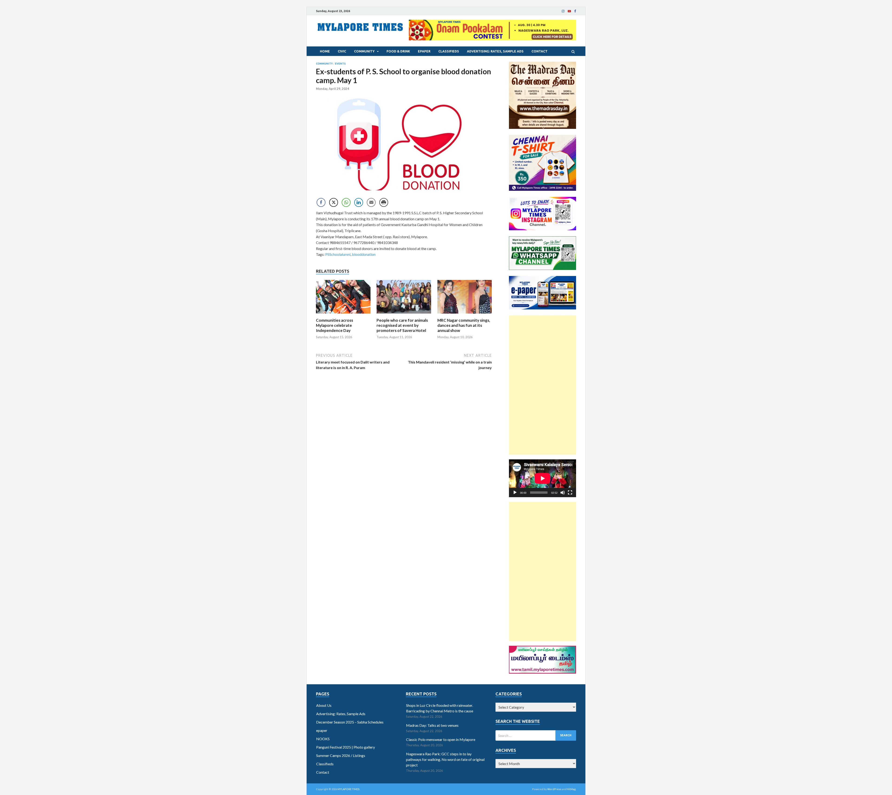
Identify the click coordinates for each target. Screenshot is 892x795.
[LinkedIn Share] (358, 202)
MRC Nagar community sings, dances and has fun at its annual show (463, 325)
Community (364, 51)
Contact (539, 51)
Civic (342, 51)
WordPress (554, 789)
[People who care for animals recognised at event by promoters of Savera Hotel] (404, 315)
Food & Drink (398, 51)
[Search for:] (535, 735)
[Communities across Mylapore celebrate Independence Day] (343, 315)
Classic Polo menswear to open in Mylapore (440, 739)
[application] (542, 478)
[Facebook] (575, 11)
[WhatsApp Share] (346, 202)
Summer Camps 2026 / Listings (340, 755)
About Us (323, 705)
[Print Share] (383, 202)
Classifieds (448, 51)
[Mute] (562, 492)
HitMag (571, 789)
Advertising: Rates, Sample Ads (495, 51)
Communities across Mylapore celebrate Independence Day (334, 325)
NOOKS (323, 739)
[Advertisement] (542, 385)
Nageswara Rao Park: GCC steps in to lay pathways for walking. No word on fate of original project (445, 759)
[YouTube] (569, 11)
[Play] (515, 492)
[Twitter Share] (333, 202)
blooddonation (364, 254)
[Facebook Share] (321, 202)
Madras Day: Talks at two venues (432, 725)
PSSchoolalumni (338, 254)
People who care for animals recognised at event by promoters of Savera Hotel (402, 325)
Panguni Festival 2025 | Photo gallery (345, 747)
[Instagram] (563, 11)
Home (325, 51)
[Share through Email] (371, 202)
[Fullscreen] (570, 492)
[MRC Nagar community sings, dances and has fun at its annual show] (464, 315)
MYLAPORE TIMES (349, 789)
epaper (424, 51)
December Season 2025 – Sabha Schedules (350, 722)
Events (340, 63)
